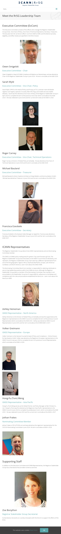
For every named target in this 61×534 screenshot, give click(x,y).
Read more (33, 530)
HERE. (40, 265)
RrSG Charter (35, 36)
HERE (10, 278)
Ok (44, 530)
